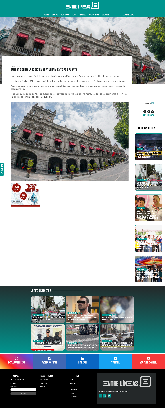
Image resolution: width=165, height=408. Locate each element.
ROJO (74, 15)
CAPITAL (72, 380)
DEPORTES (73, 390)
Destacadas (142, 180)
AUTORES (14, 383)
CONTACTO (14, 386)
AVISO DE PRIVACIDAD (18, 380)
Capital (55, 15)
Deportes (82, 15)
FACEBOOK (43, 383)
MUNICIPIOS (74, 383)
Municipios (65, 15)
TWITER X (43, 386)
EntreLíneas (148, 115)
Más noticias (94, 15)
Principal (45, 15)
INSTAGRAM (44, 380)
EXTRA (72, 393)
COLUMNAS (106, 15)
